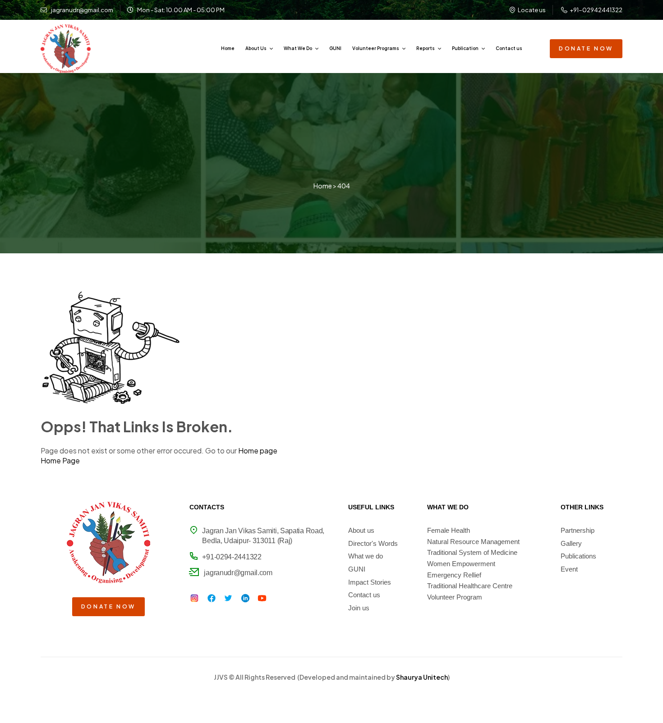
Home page (257, 450)
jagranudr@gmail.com (238, 573)
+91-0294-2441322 (231, 557)
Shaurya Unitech (422, 677)
